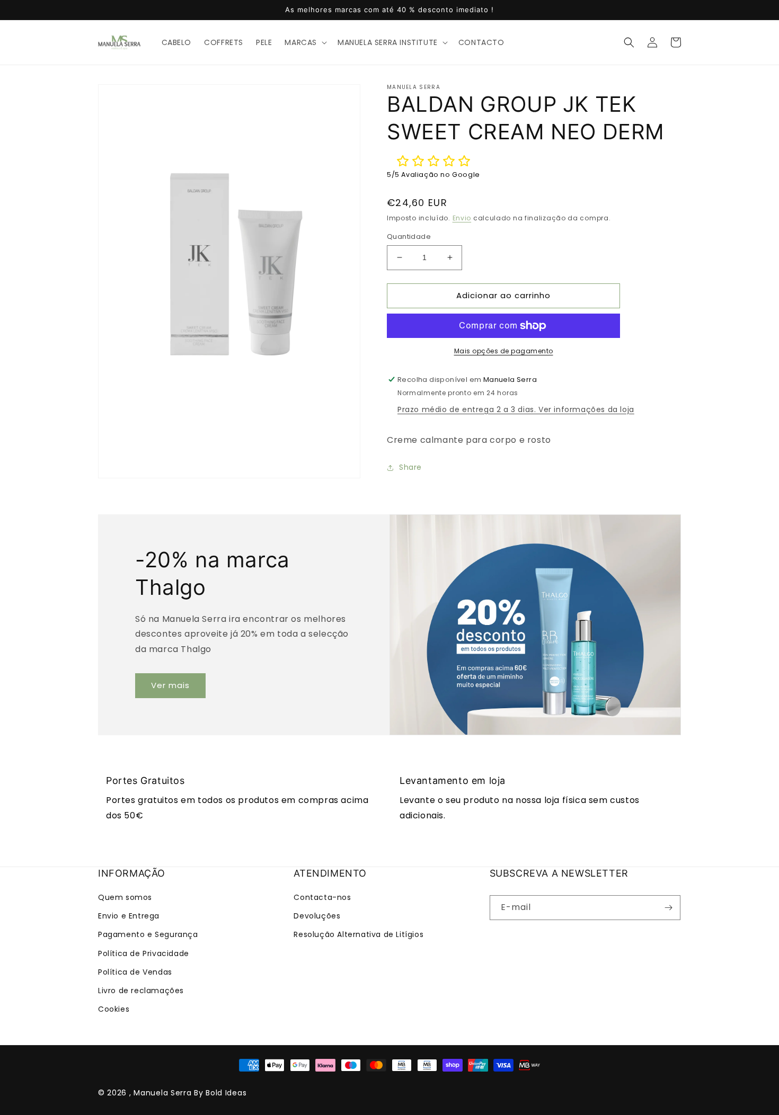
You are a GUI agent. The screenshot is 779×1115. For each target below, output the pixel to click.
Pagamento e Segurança (148, 934)
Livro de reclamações (141, 990)
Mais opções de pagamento (503, 350)
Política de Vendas (135, 972)
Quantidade (409, 236)
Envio (462, 217)
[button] (304, 42)
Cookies (113, 1009)
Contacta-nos (322, 897)
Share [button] (410, 467)
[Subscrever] (668, 907)
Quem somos (125, 897)
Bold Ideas (226, 1092)
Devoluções (317, 916)
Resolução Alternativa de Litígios (358, 934)
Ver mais (170, 685)
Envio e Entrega (129, 916)
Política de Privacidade (143, 953)
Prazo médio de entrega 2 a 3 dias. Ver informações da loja (515, 409)
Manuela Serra (162, 1092)
